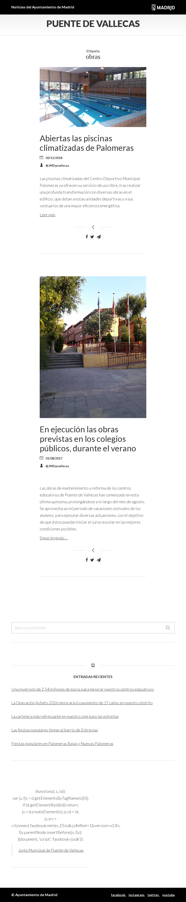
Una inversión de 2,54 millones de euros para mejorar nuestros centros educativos (82, 689)
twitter (153, 895)
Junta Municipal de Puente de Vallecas (51, 850)
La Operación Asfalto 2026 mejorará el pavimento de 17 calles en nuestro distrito (82, 702)
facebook (118, 895)
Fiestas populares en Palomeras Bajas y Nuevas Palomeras (62, 743)
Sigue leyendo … (54, 537)
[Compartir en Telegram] (99, 237)
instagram (136, 895)
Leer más (47, 214)
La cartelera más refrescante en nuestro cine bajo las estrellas (65, 716)
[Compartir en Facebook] (87, 237)
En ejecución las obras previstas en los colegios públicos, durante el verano (88, 438)
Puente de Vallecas (93, 23)
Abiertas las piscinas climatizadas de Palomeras (87, 143)
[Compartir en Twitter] (92, 237)
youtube (168, 895)
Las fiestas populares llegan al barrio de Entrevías (54, 729)
